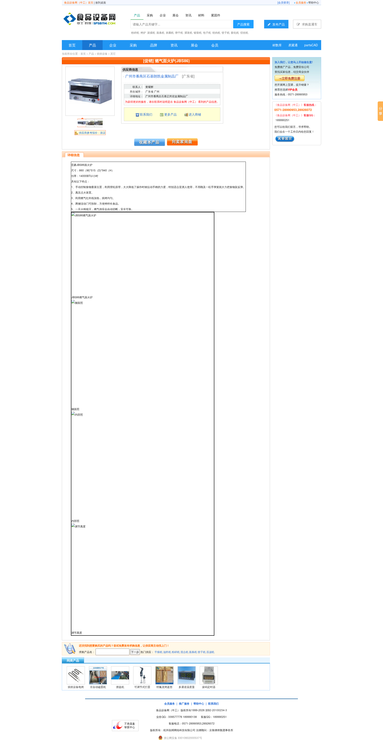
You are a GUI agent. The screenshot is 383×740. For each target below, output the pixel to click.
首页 (72, 45)
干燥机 (158, 652)
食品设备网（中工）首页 (78, 2)
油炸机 (167, 652)
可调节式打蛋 (142, 687)
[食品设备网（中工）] (101, 19)
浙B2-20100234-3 (216, 710)
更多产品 (170, 114)
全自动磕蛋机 (98, 687)
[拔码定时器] (209, 675)
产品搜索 (243, 24)
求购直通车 (309, 24)
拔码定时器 (208, 687)
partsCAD (311, 45)
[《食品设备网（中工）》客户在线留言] (285, 138)
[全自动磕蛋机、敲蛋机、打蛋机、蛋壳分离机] (98, 675)
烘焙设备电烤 (76, 687)
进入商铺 (195, 114)
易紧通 (293, 45)
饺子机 (202, 652)
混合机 (184, 652)
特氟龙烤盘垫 (164, 687)
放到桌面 (100, 2)
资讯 (174, 45)
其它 (113, 53)
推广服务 (184, 703)
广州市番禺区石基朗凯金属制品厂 (151, 76)
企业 (112, 45)
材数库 (277, 45)
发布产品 (278, 24)
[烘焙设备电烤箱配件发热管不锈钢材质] (76, 675)
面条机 (193, 652)
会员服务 (301, 2)
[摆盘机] (120, 675)
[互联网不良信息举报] (125, 725)
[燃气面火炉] (90, 91)
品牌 (153, 45)
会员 (214, 45)
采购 (133, 45)
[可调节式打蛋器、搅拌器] (142, 675)
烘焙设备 (102, 53)
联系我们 (146, 114)
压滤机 (210, 652)
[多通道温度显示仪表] (187, 675)
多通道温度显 (187, 687)
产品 (92, 45)
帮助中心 (313, 2)
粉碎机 (176, 652)
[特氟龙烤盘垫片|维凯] (164, 675)
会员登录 (283, 2)
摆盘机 (120, 687)
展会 (194, 45)
